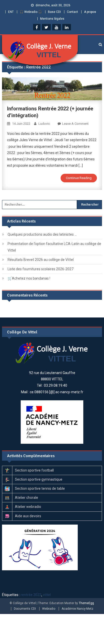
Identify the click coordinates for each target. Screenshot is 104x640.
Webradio (48, 608)
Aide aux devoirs (28, 516)
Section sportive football (34, 470)
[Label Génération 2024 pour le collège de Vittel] (40, 547)
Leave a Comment (75, 124)
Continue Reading (79, 178)
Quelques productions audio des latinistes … (42, 234)
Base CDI (54, 12)
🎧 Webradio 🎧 (31, 12)
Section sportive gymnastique (38, 479)
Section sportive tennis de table (40, 488)
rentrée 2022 (31, 595)
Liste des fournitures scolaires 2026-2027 (40, 269)
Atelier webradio (28, 507)
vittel (47, 595)
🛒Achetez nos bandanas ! (29, 278)
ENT (11, 12)
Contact (72, 12)
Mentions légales (52, 18)
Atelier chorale (26, 498)
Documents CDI (25, 608)
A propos (90, 12)
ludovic (44, 124)
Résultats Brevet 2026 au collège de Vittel (41, 260)
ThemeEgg (86, 603)
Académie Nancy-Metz (77, 608)
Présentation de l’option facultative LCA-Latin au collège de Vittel (54, 247)
